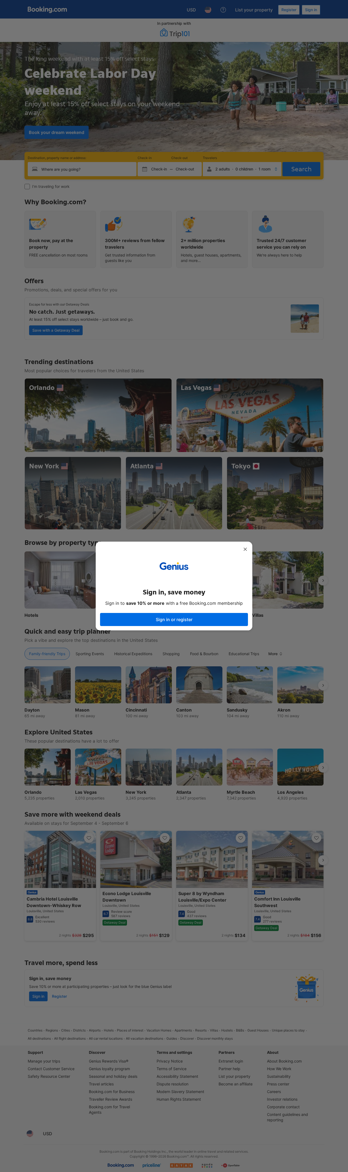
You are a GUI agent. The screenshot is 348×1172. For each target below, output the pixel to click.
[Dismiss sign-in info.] (245, 549)
